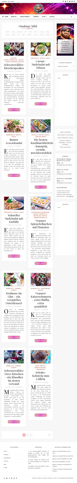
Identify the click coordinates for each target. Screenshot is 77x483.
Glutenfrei (29, 34)
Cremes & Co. (10, 288)
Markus (54, 451)
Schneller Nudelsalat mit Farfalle (14, 218)
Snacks (47, 135)
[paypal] (74, 1)
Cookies (55, 478)
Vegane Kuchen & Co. (40, 217)
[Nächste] (49, 435)
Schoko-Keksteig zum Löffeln (40, 376)
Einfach (7, 31)
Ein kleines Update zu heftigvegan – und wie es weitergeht (65, 142)
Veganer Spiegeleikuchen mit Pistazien (41, 224)
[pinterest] (72, 1)
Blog (44, 16)
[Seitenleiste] (3, 14)
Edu (53, 461)
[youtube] (65, 1)
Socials (52, 16)
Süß (25, 31)
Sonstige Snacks (40, 136)
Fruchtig (41, 34)
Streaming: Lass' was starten (64, 165)
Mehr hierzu (14, 109)
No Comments (17, 71)
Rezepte (13, 16)
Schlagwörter (29, 28)
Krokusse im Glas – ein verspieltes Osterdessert (14, 298)
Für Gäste (42, 31)
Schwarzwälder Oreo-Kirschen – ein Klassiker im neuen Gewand (14, 377)
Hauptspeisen (45, 288)
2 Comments (45, 382)
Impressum (50, 478)
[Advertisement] (65, 101)
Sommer (7, 34)
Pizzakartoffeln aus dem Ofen (65, 456)
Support (67, 51)
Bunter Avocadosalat (14, 141)
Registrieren (11, 1)
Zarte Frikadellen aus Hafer (65, 459)
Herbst (35, 31)
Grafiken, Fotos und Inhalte (37, 466)
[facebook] (70, 1)
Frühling (13, 34)
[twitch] (63, 1)
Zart (18, 34)
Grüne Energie (34, 459)
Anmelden (4, 1)
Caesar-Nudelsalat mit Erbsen (41, 64)
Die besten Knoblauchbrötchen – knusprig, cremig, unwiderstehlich (43, 146)
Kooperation (44, 478)
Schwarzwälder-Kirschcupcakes (14, 66)
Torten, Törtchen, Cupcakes (14, 61)
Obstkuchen (37, 215)
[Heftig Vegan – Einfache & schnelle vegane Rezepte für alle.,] (38, 8)
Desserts (18, 288)
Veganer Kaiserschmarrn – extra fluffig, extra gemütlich (41, 299)
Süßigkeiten (41, 369)
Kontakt (39, 478)
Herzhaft (47, 34)
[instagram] (67, 1)
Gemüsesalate (10, 135)
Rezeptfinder (24, 16)
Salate (48, 58)
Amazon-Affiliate (37, 451)
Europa (35, 34)
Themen (35, 16)
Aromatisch (19, 31)
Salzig (47, 31)
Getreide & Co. (35, 288)
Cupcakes (13, 58)
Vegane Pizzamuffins (65, 132)
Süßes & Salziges (40, 367)
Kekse (37, 365)
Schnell (30, 31)
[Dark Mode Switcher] (71, 16)
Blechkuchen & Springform (40, 212)
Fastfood (35, 135)
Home (6, 16)
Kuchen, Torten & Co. (11, 60)
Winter (23, 34)
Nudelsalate (35, 58)
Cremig (13, 31)
